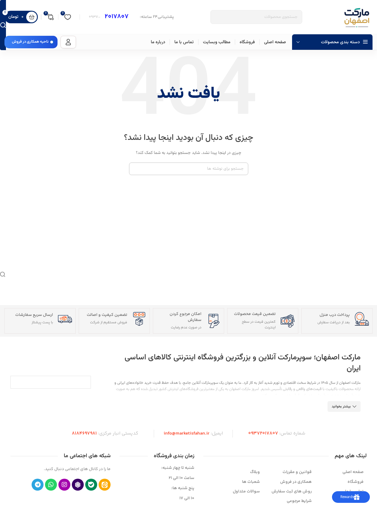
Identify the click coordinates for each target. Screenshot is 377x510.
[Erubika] (78, 485)
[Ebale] (91, 485)
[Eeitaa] (105, 485)
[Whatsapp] (51, 485)
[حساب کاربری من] (68, 42)
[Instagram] (64, 485)
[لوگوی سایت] (357, 17)
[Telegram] (38, 485)
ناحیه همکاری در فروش (30, 42)
